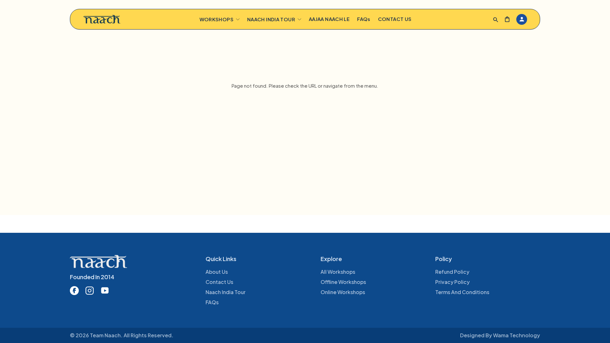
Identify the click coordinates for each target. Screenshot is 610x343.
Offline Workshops (343, 282)
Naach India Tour (271, 19)
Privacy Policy (452, 282)
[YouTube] (104, 290)
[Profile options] (521, 19)
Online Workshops (343, 292)
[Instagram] (89, 290)
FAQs (363, 19)
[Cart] (507, 19)
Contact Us (395, 19)
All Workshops (338, 271)
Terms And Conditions (462, 292)
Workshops (217, 19)
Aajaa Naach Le (329, 19)
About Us (217, 271)
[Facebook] (74, 290)
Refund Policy (452, 271)
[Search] (496, 19)
